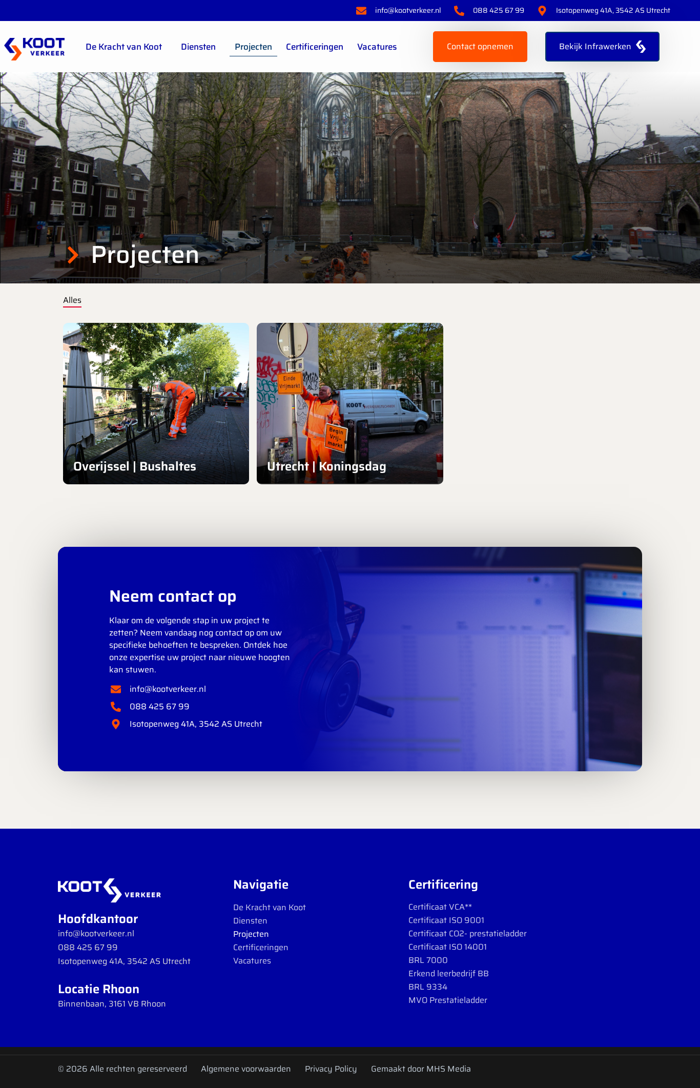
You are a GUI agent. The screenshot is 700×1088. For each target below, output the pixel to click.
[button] (196, 345)
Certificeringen (314, 46)
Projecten (253, 46)
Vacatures (377, 46)
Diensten (198, 46)
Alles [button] (72, 300)
